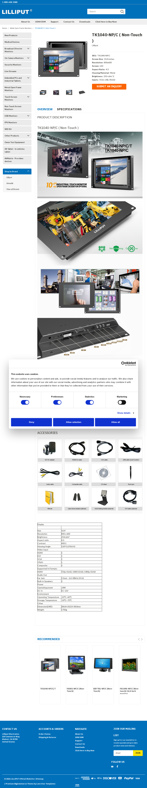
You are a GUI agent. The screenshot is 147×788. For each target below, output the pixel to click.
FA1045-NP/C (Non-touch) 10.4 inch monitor (129, 691)
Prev (139, 639)
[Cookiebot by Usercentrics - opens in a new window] (123, 364)
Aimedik (9, 183)
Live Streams (10, 71)
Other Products (12, 136)
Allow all (115, 422)
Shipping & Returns (47, 737)
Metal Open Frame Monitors (21, 28)
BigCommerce (20, 784)
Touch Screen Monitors (11, 98)
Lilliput (9, 177)
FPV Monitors (11, 122)
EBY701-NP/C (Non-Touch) (103, 690)
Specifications (69, 109)
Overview (45, 109)
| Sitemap (38, 779)
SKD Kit (8, 129)
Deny (31, 422)
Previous (38, 59)
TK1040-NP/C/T (48, 689)
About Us (25, 21)
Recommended (48, 639)
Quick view (50, 664)
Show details (123, 413)
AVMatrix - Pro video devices (14, 159)
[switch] (57, 402)
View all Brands (12, 189)
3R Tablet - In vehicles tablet (15, 150)
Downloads (84, 21)
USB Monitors (11, 116)
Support (54, 21)
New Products (11, 35)
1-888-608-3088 (9, 2)
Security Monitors (13, 65)
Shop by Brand (11, 171)
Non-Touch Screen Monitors (13, 107)
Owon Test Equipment (15, 142)
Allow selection (73, 422)
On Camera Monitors (14, 58)
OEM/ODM (40, 21)
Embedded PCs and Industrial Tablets (13, 79)
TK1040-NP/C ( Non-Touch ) (45, 28)
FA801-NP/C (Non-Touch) (76, 690)
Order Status (45, 734)
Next (86, 59)
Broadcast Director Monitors (13, 50)
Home (4, 28)
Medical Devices (12, 42)
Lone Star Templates (45, 784)
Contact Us (68, 21)
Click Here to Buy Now (106, 21)
